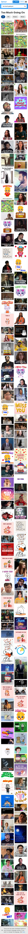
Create (16, 1)
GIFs (8, 16)
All (3, 16)
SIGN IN (22, 1)
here (24, 932)
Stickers (15, 16)
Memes (22, 16)
